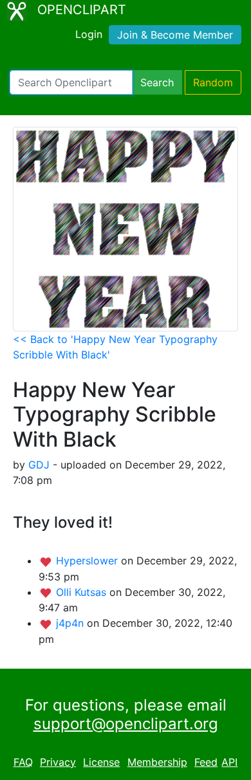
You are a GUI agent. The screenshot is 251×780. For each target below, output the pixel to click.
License (101, 762)
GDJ (39, 464)
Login (88, 34)
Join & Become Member (175, 34)
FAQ (23, 762)
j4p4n (71, 623)
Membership (157, 762)
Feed (206, 762)
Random (213, 82)
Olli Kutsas (82, 592)
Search (157, 82)
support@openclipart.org (125, 723)
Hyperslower (88, 560)
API (229, 762)
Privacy (58, 762)
